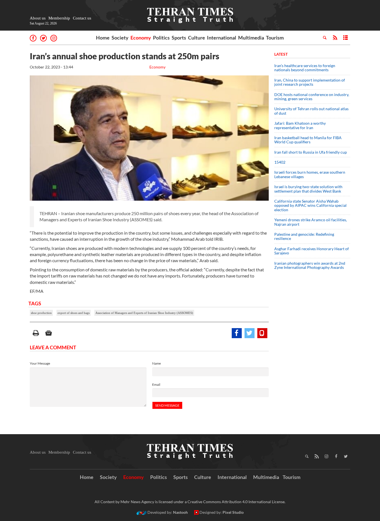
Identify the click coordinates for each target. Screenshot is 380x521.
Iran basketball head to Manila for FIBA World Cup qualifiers (308, 139)
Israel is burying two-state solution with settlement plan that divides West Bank (308, 188)
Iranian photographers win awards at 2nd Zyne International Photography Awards (309, 265)
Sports (179, 38)
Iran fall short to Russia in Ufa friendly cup (310, 152)
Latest (281, 54)
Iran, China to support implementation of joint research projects (309, 82)
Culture (196, 38)
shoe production (41, 312)
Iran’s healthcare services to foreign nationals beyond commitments (304, 67)
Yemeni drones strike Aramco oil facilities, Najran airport (310, 221)
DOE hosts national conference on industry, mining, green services (311, 96)
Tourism (275, 38)
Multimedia (251, 38)
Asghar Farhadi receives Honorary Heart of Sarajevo (311, 250)
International (221, 38)
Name (156, 363)
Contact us (82, 18)
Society (120, 38)
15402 (279, 162)
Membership (59, 18)
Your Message (40, 363)
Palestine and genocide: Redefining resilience (304, 236)
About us (38, 18)
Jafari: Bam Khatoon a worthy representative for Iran (300, 125)
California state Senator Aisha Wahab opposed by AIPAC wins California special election (310, 205)
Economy (140, 38)
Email (156, 384)
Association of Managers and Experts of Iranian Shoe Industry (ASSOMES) (144, 312)
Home (103, 38)
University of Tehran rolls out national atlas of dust (311, 110)
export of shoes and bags (74, 312)
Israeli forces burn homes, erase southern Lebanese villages (309, 174)
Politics (161, 38)
